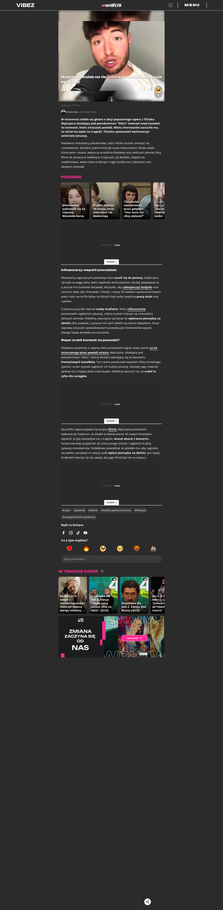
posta (117, 245)
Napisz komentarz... (75, 559)
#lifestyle (140, 510)
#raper (66, 510)
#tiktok (93, 510)
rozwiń (110, 262)
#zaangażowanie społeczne (78, 517)
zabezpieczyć (137, 287)
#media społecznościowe (116, 510)
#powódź (79, 510)
